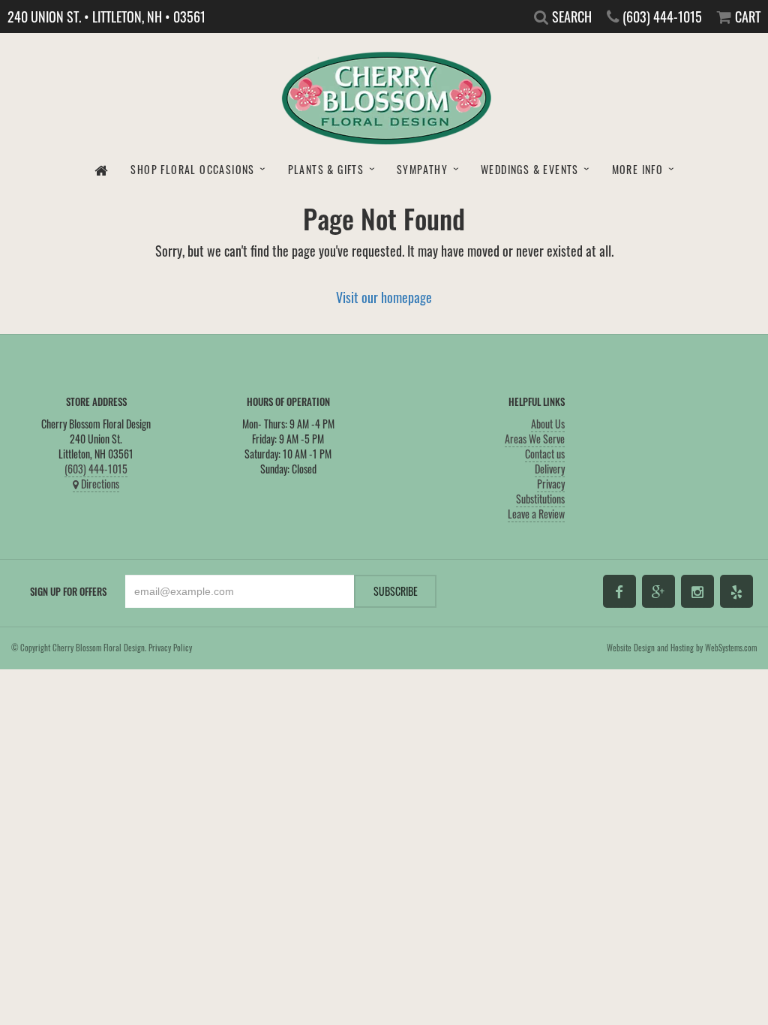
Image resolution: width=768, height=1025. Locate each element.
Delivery (550, 468)
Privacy (551, 483)
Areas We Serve (535, 438)
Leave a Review (536, 514)
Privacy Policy (170, 648)
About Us (548, 423)
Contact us (545, 453)
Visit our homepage (384, 297)
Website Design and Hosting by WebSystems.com (682, 648)
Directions (99, 483)
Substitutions (540, 498)
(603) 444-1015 (96, 468)
